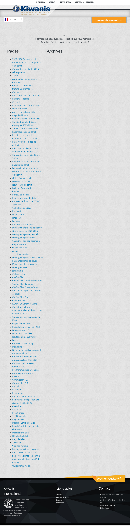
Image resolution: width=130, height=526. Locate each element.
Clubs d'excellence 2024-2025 (26, 118)
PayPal (15, 376)
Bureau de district (20, 194)
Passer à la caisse (20, 98)
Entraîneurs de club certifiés (25, 95)
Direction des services (84, 3)
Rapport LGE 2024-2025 (23, 396)
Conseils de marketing (22, 343)
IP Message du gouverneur (25, 264)
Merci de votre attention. (24, 422)
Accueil (15, 251)
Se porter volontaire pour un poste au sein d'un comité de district (26, 459)
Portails (16, 386)
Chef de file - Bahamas (22, 284)
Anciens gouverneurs (22, 373)
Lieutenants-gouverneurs (24, 336)
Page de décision (20, 115)
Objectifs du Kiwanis (21, 323)
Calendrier (17, 406)
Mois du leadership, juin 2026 (26, 327)
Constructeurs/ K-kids (22, 85)
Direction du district (21, 181)
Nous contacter (19, 108)
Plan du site (23, 254)
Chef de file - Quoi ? (21, 297)
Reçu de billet (18, 439)
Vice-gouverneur (20, 446)
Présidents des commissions (26, 105)
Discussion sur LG (20, 330)
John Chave (17, 270)
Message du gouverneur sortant (27, 257)
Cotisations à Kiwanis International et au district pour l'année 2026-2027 (27, 310)
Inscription (17, 393)
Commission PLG (20, 379)
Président (17, 389)
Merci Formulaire (20, 432)
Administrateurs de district (25, 128)
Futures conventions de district (27, 227)
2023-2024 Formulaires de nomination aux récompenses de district (26, 62)
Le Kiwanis (40, 3)
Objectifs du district (21, 178)
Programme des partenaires (25, 369)
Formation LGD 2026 (22, 333)
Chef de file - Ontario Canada (26, 287)
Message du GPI (20, 267)
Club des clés (18, 274)
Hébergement (19, 72)
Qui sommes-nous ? (21, 465)
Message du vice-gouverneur (26, 449)
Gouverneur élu (19, 247)
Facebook (60, 503)
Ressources (65, 3)
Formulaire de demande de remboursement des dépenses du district (27, 171)
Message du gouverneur (24, 237)
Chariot (15, 92)
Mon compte (18, 346)
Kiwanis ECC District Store (24, 303)
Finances (16, 217)
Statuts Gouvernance (22, 88)
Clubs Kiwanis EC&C (21, 208)
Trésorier (16, 442)
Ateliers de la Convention (24, 112)
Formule (16, 221)
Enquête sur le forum (22, 224)
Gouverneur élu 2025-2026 (25, 231)
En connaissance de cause (24, 260)
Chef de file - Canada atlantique (27, 280)
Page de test (18, 419)
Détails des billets (20, 436)
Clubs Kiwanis (18, 300)
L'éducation (17, 211)
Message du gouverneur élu (25, 234)
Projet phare (18, 413)
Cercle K (16, 102)
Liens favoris (18, 214)
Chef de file (17, 277)
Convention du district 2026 (25, 69)
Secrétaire (17, 409)
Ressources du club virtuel (25, 452)
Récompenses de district (24, 131)
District (52, 3)
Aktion (15, 75)
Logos (15, 340)
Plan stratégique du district (25, 198)
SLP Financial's (19, 416)
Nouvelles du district (22, 184)
